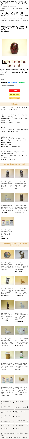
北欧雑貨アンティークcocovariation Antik (11, 9)
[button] (4, 62)
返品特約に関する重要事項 (9, 85)
